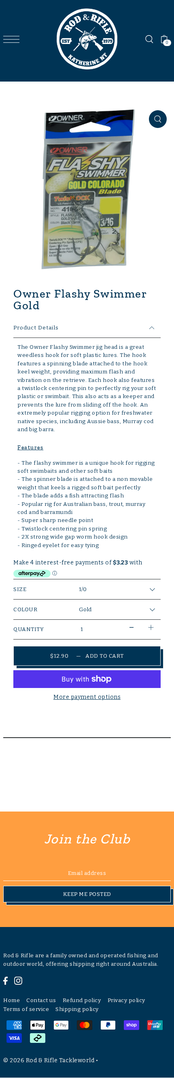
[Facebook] (5, 980)
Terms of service (26, 1009)
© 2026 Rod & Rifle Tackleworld (48, 1060)
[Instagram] (18, 980)
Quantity (28, 629)
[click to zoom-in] (158, 119)
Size (19, 589)
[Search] (149, 39)
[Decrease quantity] (131, 627)
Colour (25, 609)
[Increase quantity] (151, 627)
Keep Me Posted (87, 894)
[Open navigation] (13, 39)
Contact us (41, 1000)
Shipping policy (77, 1009)
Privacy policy (126, 1000)
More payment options (87, 697)
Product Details (36, 327)
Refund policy (82, 1000)
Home (11, 1000)
